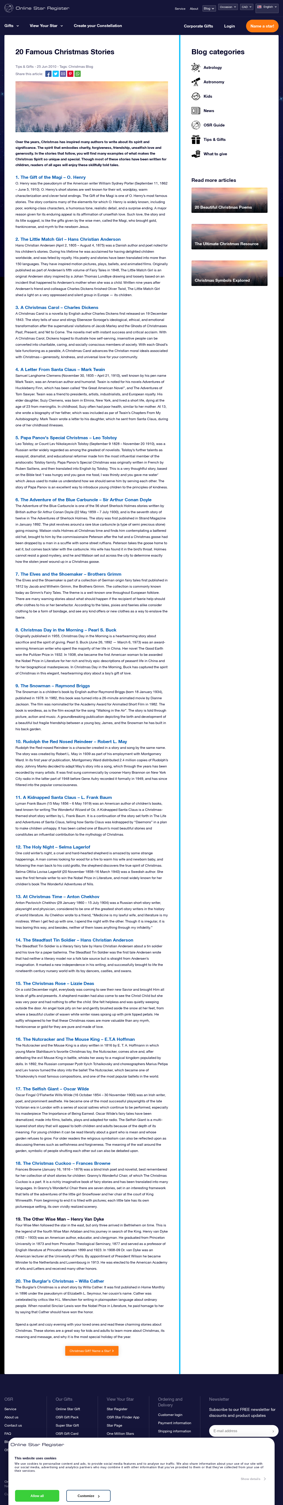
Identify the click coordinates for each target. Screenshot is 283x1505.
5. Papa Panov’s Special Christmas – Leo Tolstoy (66, 437)
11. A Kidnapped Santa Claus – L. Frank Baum (63, 797)
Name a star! (262, 25)
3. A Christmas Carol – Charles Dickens (56, 307)
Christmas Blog (81, 66)
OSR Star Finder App (123, 1417)
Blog (207, 8)
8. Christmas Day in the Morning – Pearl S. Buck (65, 629)
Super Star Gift (67, 1425)
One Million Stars (120, 1433)
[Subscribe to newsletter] (273, 1431)
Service (180, 8)
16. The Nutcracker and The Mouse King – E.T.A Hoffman (75, 1039)
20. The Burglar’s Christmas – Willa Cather (59, 1281)
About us (11, 1417)
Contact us (13, 1425)
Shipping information (174, 1431)
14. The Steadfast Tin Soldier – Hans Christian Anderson (74, 939)
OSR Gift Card (67, 1433)
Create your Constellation (98, 25)
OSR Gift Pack (67, 1417)
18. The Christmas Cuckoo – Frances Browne (62, 1163)
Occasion (226, 7)
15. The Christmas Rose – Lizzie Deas (54, 983)
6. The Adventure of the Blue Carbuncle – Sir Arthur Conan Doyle (83, 499)
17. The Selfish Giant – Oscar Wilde (52, 1088)
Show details (250, 1479)
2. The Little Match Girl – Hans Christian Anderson (68, 239)
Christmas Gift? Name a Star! (90, 1351)
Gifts (8, 25)
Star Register (117, 1409)
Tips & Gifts (24, 66)
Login (229, 25)
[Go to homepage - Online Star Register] (36, 8)
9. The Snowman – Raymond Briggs (52, 685)
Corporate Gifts (198, 25)
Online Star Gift (68, 1409)
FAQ (7, 1433)
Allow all (37, 1496)
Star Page (114, 1425)
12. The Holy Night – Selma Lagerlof (52, 846)
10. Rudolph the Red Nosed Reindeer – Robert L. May (71, 741)
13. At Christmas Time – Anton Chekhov (57, 896)
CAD (245, 7)
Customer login (170, 1415)
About (194, 8)
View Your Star (43, 25)
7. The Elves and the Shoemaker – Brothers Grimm (68, 574)
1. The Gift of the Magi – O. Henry (50, 177)
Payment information (174, 1423)
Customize (86, 1496)
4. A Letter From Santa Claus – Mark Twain (60, 369)
